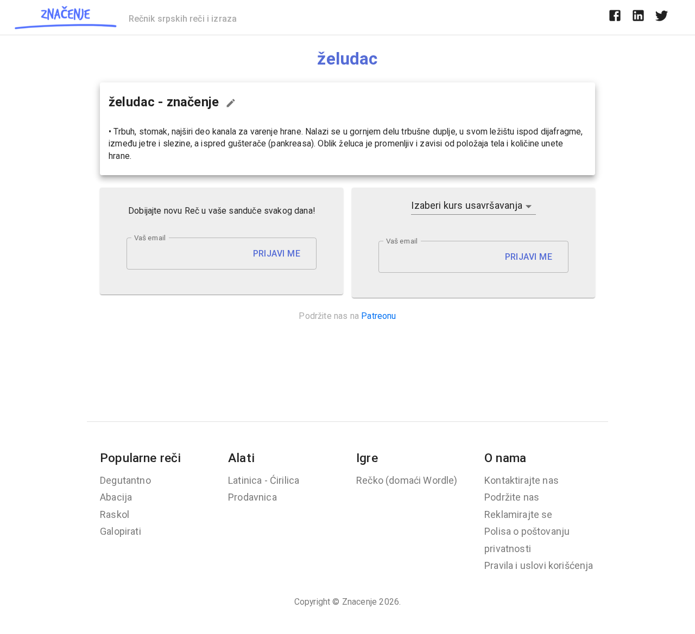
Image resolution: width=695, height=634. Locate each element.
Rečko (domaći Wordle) (407, 480)
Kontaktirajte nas (521, 480)
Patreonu (378, 316)
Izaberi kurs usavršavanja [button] (466, 205)
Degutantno (125, 480)
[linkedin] (638, 17)
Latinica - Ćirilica (263, 480)
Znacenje (359, 602)
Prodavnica (252, 497)
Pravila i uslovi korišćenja (538, 565)
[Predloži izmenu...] (231, 103)
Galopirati (120, 531)
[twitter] (661, 17)
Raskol (114, 514)
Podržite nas (511, 497)
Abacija (116, 497)
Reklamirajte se (518, 514)
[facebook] (615, 17)
